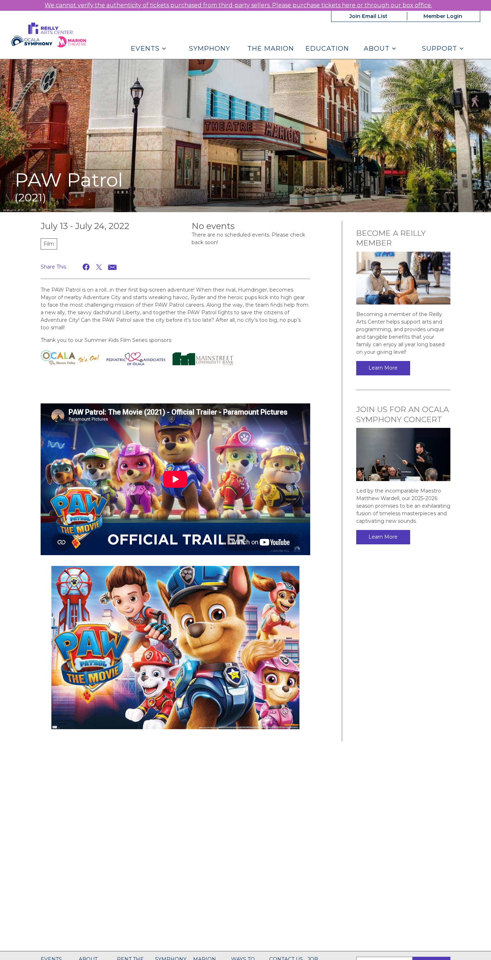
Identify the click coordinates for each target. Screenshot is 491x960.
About (378, 48)
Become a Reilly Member (391, 238)
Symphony (209, 48)
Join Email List (368, 16)
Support (440, 48)
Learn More (383, 368)
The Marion (270, 48)
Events (146, 48)
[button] (86, 266)
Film (48, 244)
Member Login (442, 16)
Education (327, 48)
